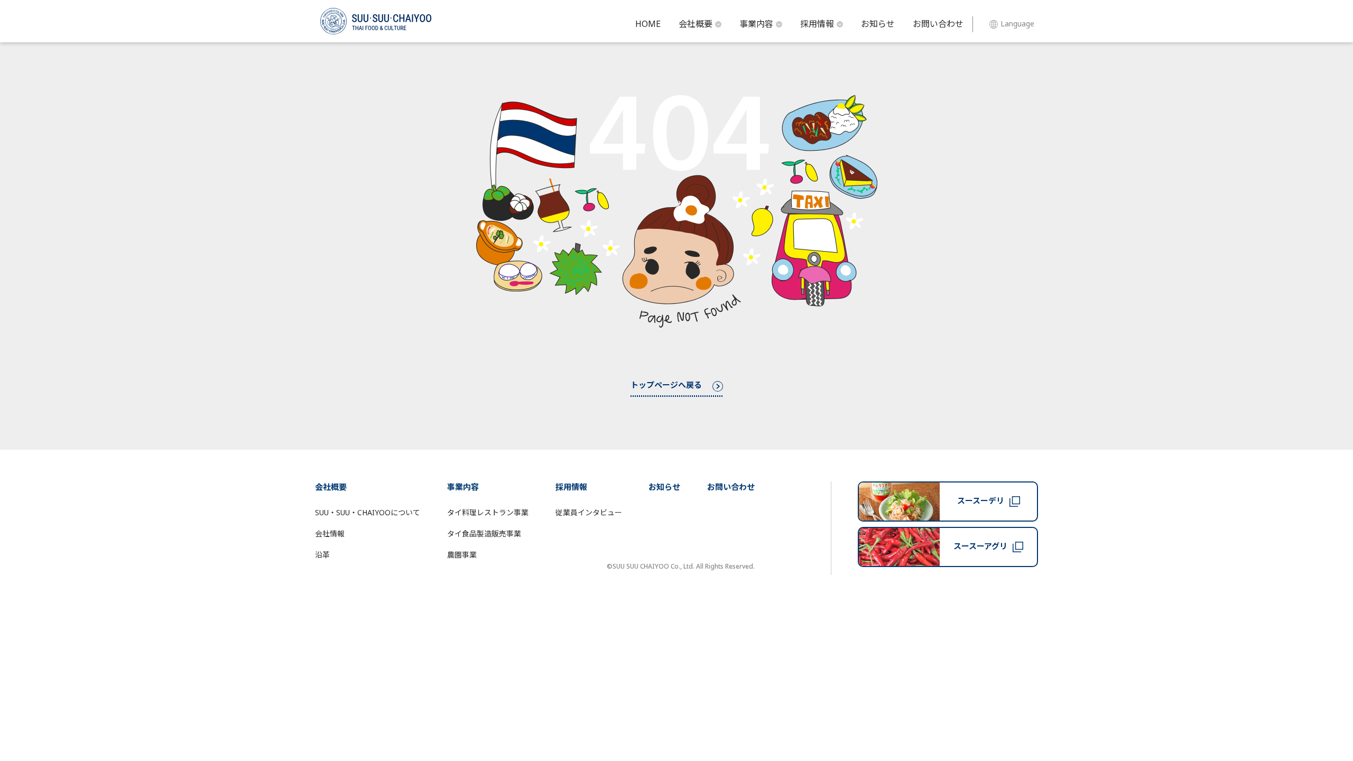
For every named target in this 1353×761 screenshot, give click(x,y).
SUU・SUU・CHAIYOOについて (367, 512)
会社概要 (695, 24)
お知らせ (878, 24)
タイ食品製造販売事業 (484, 534)
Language (1017, 24)
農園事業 (462, 555)
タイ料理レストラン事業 (488, 512)
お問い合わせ (938, 24)
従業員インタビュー (588, 512)
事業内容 (756, 24)
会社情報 (330, 534)
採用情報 (817, 24)
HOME (648, 24)
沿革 (322, 555)
